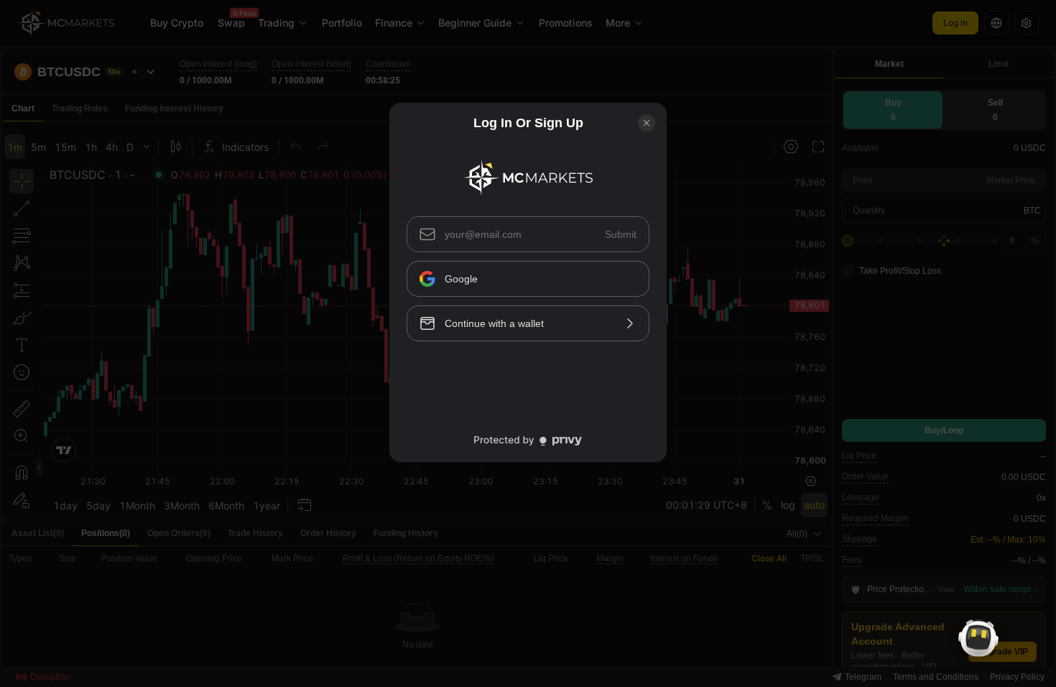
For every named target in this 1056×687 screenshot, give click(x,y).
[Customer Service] (978, 638)
